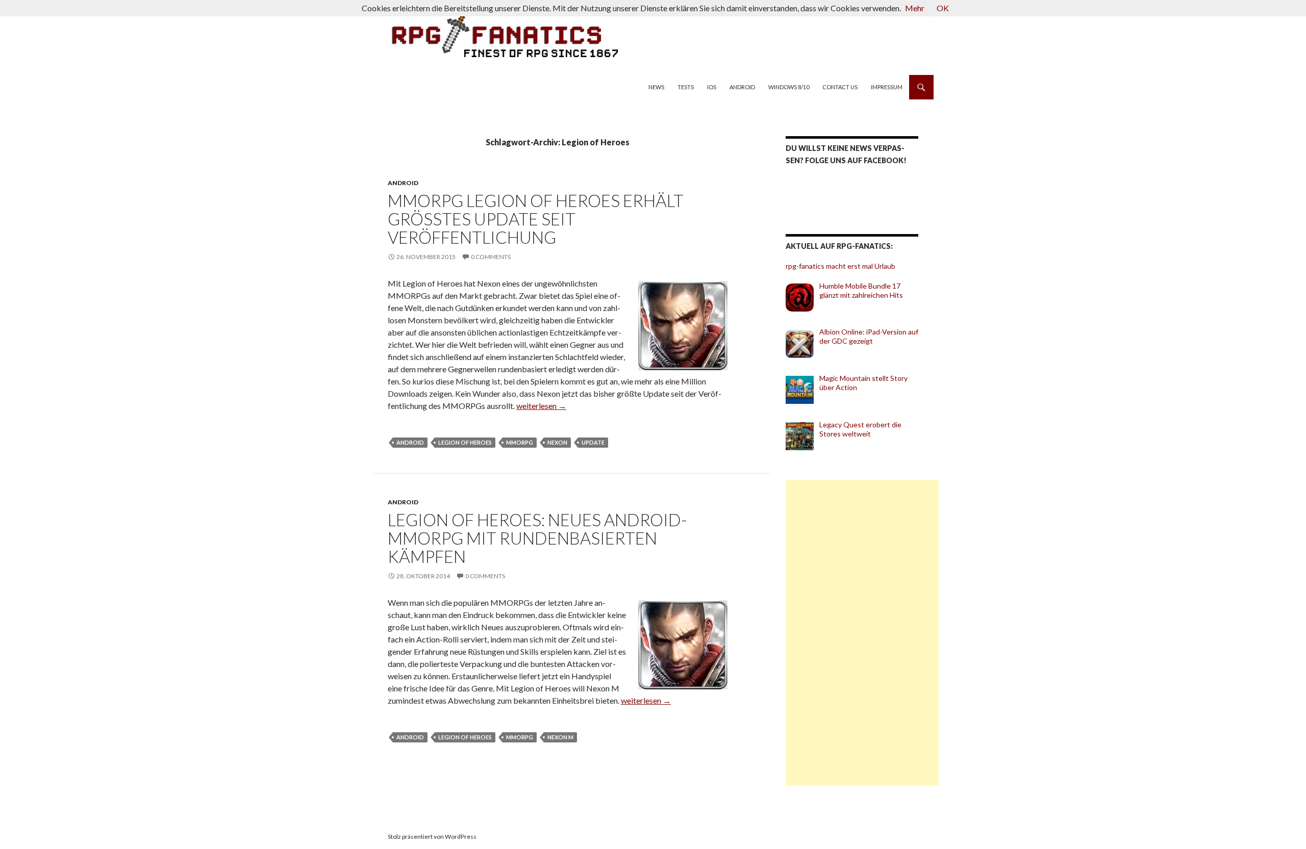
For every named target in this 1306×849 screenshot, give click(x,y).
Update (593, 442)
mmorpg (519, 442)
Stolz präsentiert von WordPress (432, 836)
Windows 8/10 (788, 87)
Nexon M (560, 737)
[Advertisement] (862, 633)
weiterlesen (541, 405)
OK (943, 8)
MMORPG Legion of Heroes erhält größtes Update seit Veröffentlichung (536, 218)
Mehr (914, 8)
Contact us (840, 87)
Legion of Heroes (465, 442)
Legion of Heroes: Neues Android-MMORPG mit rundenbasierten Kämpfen (537, 538)
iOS (711, 87)
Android (742, 87)
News (656, 87)
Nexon (557, 442)
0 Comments (491, 257)
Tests (685, 87)
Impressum (886, 87)
